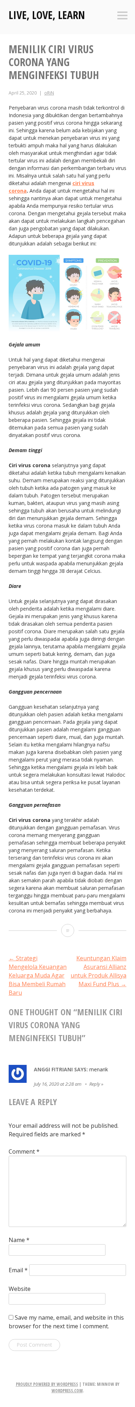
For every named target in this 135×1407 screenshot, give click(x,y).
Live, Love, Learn (47, 15)
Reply (94, 1084)
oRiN (49, 93)
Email (18, 1270)
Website (20, 1289)
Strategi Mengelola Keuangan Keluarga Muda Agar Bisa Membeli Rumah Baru (38, 975)
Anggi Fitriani (53, 1069)
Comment (24, 1151)
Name (19, 1240)
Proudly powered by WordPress (47, 1384)
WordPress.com (67, 1391)
